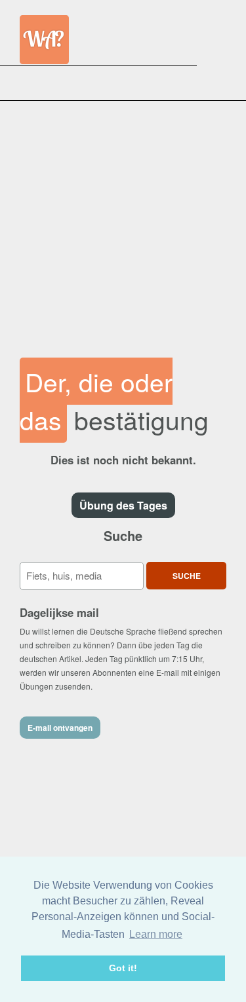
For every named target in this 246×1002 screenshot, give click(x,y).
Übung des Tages (123, 505)
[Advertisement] (123, 223)
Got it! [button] (123, 968)
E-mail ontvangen (60, 727)
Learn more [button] (155, 934)
